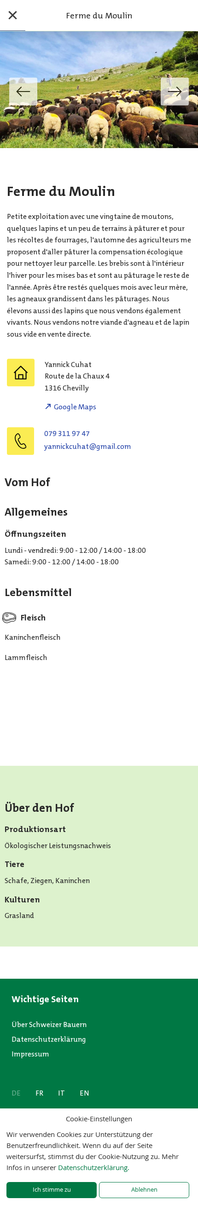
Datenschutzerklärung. (93, 1167)
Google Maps (75, 407)
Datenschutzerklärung (49, 1039)
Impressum (30, 1054)
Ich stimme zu (52, 1190)
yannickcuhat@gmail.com (87, 446)
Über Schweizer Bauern (49, 1024)
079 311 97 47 (67, 433)
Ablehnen (144, 1190)
